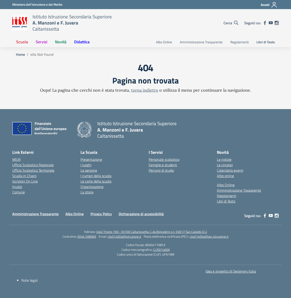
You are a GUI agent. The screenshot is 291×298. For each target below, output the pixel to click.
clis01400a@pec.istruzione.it (209, 236)
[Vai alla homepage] (19, 23)
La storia (86, 192)
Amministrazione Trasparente (201, 42)
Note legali (29, 280)
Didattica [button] (82, 42)
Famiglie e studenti (163, 165)
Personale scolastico (164, 159)
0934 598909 (86, 236)
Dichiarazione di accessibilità (141, 214)
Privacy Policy (101, 214)
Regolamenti (239, 42)
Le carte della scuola (95, 181)
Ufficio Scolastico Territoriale (33, 170)
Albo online (225, 175)
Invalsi (17, 186)
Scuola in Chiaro (24, 175)
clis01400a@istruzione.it (124, 236)
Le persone (88, 170)
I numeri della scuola (95, 175)
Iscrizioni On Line (25, 181)
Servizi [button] (41, 42)
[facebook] (265, 23)
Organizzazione (91, 186)
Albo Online (164, 42)
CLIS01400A (161, 249)
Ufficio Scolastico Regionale (33, 165)
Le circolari (225, 165)
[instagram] (277, 23)
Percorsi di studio (161, 170)
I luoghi (85, 165)
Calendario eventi (230, 170)
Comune (18, 192)
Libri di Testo (265, 42)
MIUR (16, 159)
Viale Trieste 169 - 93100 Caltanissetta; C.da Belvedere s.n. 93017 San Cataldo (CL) (151, 231)
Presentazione (91, 159)
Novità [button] (60, 42)
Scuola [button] (22, 42)
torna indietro (144, 90)
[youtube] (271, 23)
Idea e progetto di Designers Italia (231, 271)
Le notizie (224, 159)
